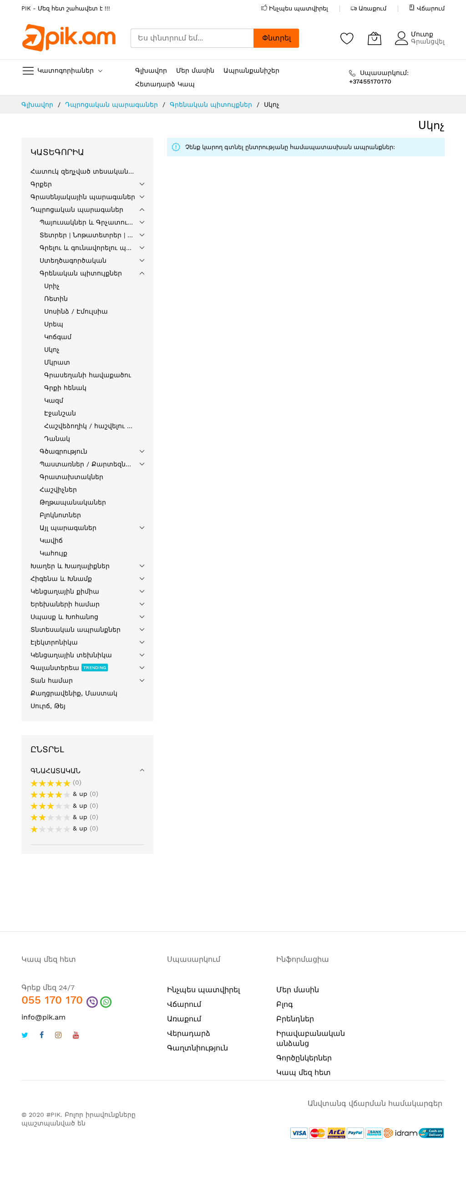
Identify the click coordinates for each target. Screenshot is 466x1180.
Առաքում (372, 8)
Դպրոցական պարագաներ (112, 104)
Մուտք (422, 34)
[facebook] (42, 1036)
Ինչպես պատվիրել (298, 8)
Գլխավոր (38, 104)
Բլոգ (284, 1004)
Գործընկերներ (304, 1058)
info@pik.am (43, 1017)
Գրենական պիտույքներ (212, 104)
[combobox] (192, 38)
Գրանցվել (428, 41)
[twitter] (24, 1036)
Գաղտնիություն (197, 1048)
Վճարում (431, 8)
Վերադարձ (188, 1033)
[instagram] (58, 1036)
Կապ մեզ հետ (303, 1072)
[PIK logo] (69, 38)
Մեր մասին (297, 989)
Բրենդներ (295, 1019)
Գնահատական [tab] (55, 771)
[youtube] (76, 1036)
